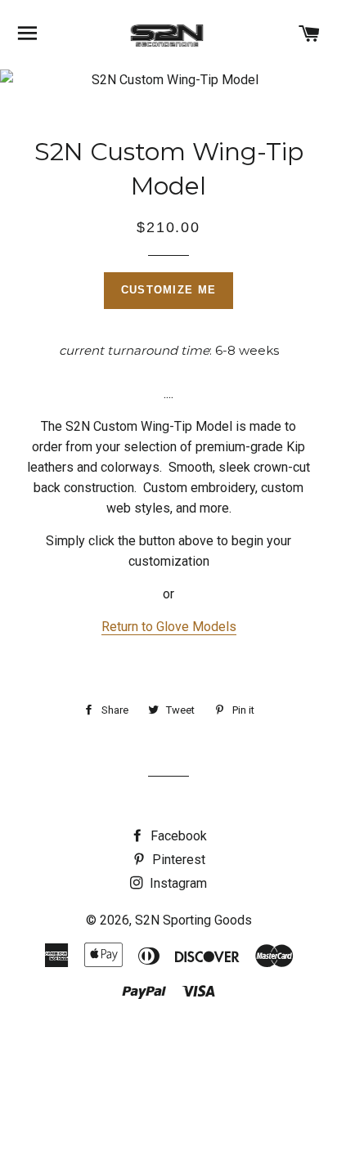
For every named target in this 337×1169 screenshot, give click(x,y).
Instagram (176, 883)
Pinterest (177, 859)
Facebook (177, 836)
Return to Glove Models (168, 626)
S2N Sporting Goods (193, 920)
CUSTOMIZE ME (169, 290)
